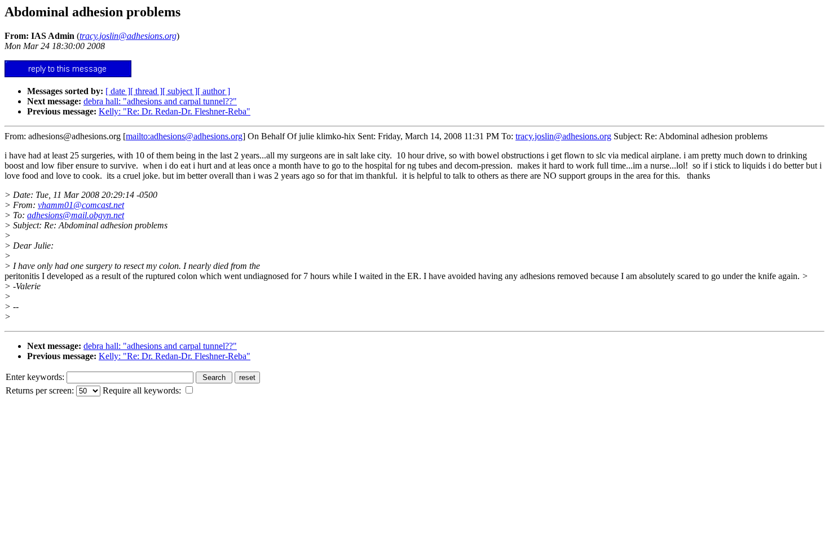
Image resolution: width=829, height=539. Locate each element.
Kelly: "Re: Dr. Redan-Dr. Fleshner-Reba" (174, 111)
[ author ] (213, 91)
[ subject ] (179, 91)
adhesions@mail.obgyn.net (75, 215)
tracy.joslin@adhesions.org (563, 136)
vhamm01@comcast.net (81, 205)
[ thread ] (146, 91)
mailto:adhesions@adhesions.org (184, 136)
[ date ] (117, 91)
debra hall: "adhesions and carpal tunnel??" (160, 101)
